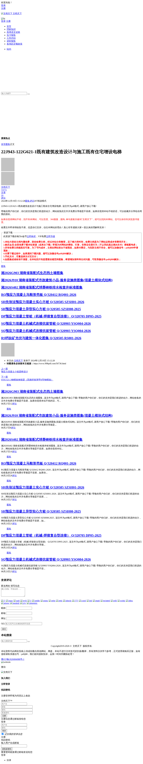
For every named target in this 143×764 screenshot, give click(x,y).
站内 (9, 49)
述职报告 (11, 41)
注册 (3, 8)
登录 (3, 5)
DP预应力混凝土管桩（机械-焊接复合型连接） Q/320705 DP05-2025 (51, 316)
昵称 (3, 608)
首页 (9, 26)
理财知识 (11, 29)
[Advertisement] (74, 70)
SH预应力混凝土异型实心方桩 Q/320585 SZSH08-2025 (41, 309)
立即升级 (50, 236)
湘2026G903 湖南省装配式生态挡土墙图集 (32, 273)
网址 (3, 618)
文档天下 (18, 360)
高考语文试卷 (13, 32)
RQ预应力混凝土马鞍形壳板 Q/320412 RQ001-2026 (38, 294)
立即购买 (31, 236)
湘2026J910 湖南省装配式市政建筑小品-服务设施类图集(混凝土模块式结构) (57, 280)
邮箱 (3, 613)
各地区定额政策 (14, 44)
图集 (8, 144)
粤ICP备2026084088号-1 (12, 659)
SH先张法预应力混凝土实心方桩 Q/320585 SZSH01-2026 (42, 302)
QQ (2, 623)
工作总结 (11, 38)
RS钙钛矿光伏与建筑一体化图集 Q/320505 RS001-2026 (41, 338)
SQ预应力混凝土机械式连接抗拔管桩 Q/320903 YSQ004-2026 (46, 323)
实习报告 (11, 35)
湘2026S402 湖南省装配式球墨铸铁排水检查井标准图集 (42, 287)
